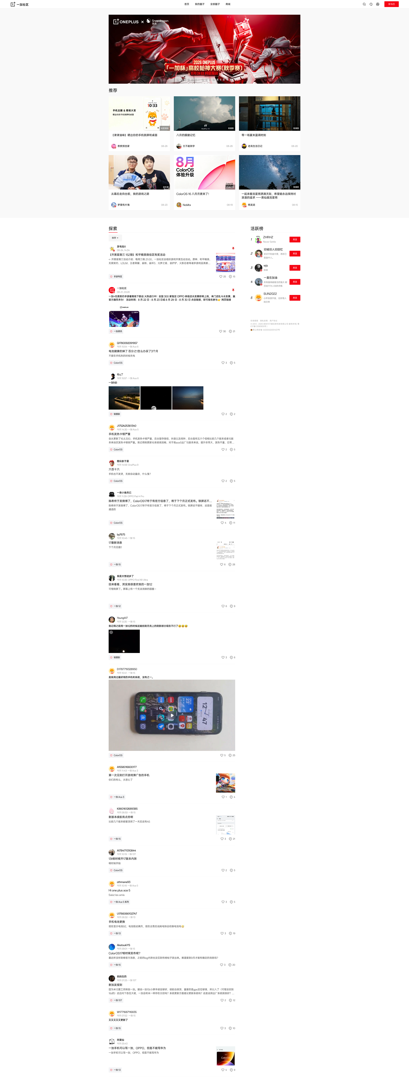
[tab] (113, 229)
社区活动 (165, 128)
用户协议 (273, 321)
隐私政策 (264, 321)
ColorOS (230, 187)
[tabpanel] (172, 655)
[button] (378, 4)
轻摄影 (231, 128)
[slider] (159, 746)
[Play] (172, 715)
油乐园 (166, 187)
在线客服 (254, 321)
